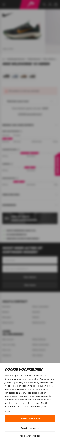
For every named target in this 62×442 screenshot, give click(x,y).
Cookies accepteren (30, 418)
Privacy (7, 411)
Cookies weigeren (30, 428)
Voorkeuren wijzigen (29, 435)
